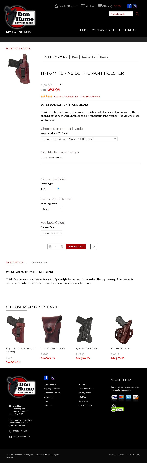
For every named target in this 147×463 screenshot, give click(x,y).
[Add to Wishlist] (93, 246)
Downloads (48, 397)
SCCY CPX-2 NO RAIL (18, 48)
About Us (82, 384)
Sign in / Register (68, 5)
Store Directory (133, 454)
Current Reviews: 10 (65, 96)
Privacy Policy (85, 393)
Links (46, 401)
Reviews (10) (39, 262)
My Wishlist (83, 401)
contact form (26, 420)
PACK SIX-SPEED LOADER (53, 348)
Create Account (85, 405)
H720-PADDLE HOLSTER (87, 348)
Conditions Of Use (86, 388)
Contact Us (48, 405)
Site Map (82, 397)
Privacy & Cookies (116, 454)
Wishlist (90, 5)
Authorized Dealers (52, 393)
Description (14, 262)
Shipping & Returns (52, 388)
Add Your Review (90, 96)
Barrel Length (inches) (51, 157)
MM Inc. (46, 454)
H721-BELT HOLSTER (120, 348)
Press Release (50, 384)
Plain (43, 189)
